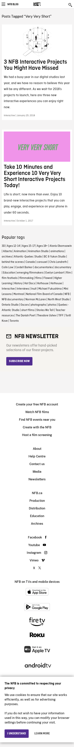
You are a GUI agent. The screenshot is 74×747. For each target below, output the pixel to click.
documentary (63, 267)
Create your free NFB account (37, 404)
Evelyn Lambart (54, 273)
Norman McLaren (35, 299)
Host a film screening (37, 435)
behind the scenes (13, 262)
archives (7, 257)
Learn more (42, 733)
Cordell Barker (24, 267)
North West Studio (58, 299)
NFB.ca (37, 493)
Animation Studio (38, 251)
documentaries (44, 267)
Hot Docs (29, 283)
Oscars (24, 305)
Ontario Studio (10, 305)
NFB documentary (13, 299)
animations (57, 251)
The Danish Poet (25, 315)
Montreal (18, 294)
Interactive (8, 289)
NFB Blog (12, 4)
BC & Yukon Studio (55, 257)
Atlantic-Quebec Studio (28, 257)
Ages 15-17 (28, 246)
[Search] (70, 5)
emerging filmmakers (30, 273)
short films (27, 310)
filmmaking (26, 278)
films (38, 278)
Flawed (47, 278)
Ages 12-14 (13, 246)
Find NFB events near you (37, 419)
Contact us (37, 464)
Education (9, 273)
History (18, 283)
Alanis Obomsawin (61, 246)
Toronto (14, 321)
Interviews (23, 289)
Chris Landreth (58, 262)
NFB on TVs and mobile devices (37, 582)
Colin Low (7, 267)
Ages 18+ (42, 246)
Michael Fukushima (50, 289)
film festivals (9, 278)
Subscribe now (19, 361)
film (68, 273)
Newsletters (37, 479)
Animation (20, 251)
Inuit (33, 289)
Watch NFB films (37, 412)
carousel (42, 262)
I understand (16, 733)
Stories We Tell (45, 310)
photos (52, 305)
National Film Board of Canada (44, 294)
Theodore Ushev (46, 315)
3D (3, 246)
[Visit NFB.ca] (43, 4)
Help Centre (37, 456)
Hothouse (43, 283)
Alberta (7, 251)
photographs (38, 305)
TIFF (60, 315)
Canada (30, 262)
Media (37, 471)
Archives (37, 523)
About (37, 449)
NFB (67, 294)
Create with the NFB (37, 427)
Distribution (37, 508)
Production (37, 501)
